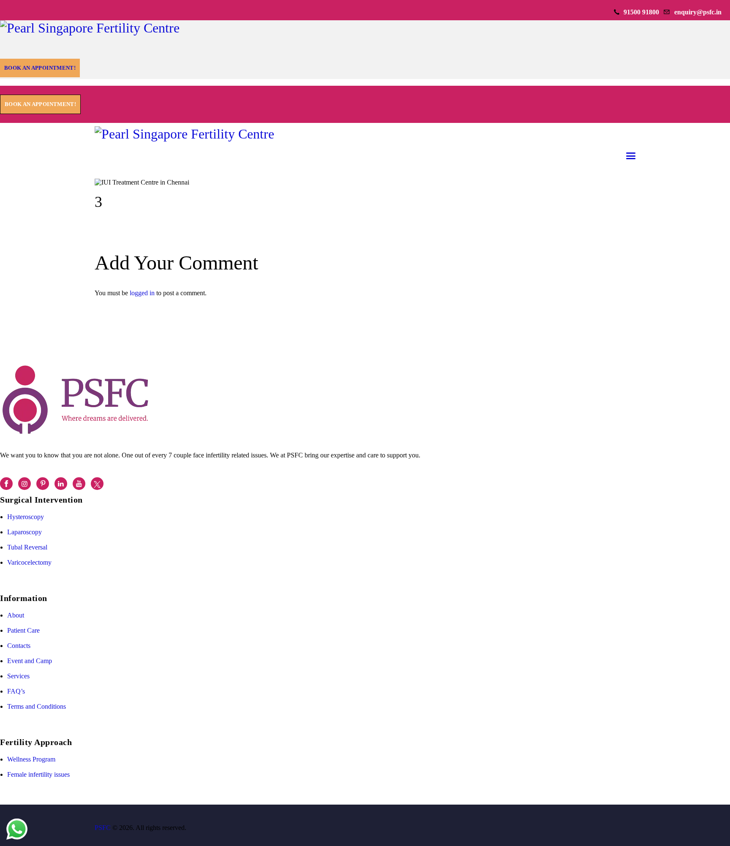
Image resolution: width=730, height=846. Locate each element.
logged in (142, 293)
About (15, 615)
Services (18, 676)
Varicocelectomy (29, 562)
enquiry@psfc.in (698, 12)
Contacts (18, 645)
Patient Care (23, 630)
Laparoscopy (24, 532)
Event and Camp (29, 660)
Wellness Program (31, 759)
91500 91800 (641, 12)
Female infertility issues (38, 774)
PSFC (103, 827)
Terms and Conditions (36, 706)
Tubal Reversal (27, 547)
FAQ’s (16, 691)
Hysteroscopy (25, 516)
